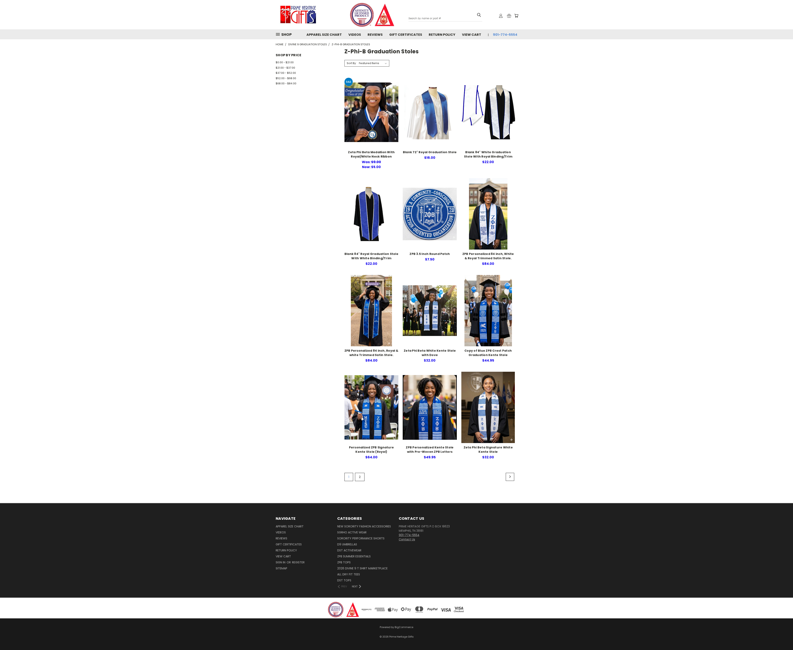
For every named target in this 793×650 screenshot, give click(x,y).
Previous (782, 634)
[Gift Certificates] (509, 16)
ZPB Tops (344, 562)
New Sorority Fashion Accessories (364, 526)
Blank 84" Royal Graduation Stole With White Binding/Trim (371, 256)
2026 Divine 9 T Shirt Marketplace (362, 568)
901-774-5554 (505, 34)
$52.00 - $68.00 (286, 78)
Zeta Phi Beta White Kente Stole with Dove (430, 353)
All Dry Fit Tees (348, 574)
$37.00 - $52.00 (286, 73)
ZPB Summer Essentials (354, 556)
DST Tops (344, 580)
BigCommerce (404, 627)
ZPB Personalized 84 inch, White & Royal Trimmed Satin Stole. (488, 256)
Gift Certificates (405, 34)
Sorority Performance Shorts (361, 538)
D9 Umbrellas (347, 544)
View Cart (471, 34)
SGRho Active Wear (352, 532)
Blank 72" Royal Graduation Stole (430, 152)
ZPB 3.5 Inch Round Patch (430, 254)
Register (298, 562)
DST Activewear (349, 550)
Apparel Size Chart (324, 34)
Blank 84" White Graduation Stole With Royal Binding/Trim (488, 154)
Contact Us (407, 539)
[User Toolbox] (501, 16)
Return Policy (442, 34)
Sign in (281, 562)
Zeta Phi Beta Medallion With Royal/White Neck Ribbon (371, 154)
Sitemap (281, 568)
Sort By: (351, 63)
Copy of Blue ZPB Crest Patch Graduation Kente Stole (488, 353)
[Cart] (516, 16)
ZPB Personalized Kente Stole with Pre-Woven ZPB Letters (429, 449)
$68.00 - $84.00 (286, 83)
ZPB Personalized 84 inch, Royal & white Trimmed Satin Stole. (371, 353)
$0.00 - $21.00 (285, 62)
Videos (354, 34)
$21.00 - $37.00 (285, 68)
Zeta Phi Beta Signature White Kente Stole (488, 449)
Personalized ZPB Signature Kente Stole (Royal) (371, 449)
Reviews (375, 34)
